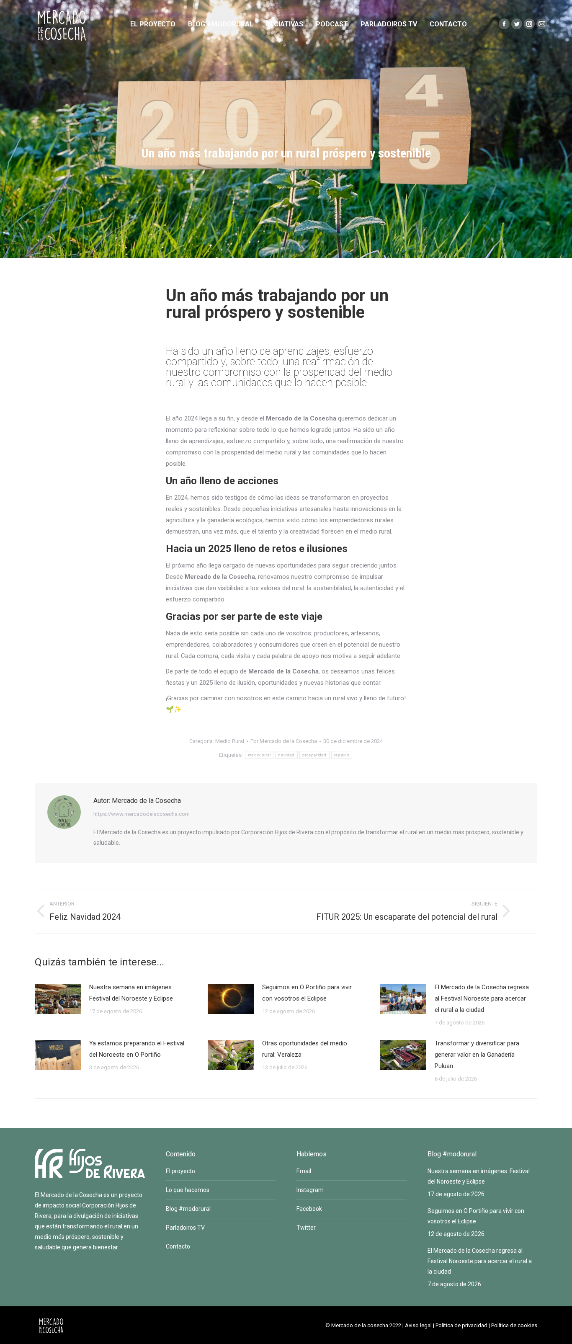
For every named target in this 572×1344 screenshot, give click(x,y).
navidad (286, 755)
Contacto (178, 1246)
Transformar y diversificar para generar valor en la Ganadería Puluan (477, 1055)
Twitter (306, 1227)
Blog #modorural (188, 1208)
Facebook (309, 1208)
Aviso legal (418, 1325)
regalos (341, 755)
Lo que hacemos (187, 1190)
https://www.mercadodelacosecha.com (141, 814)
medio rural (259, 755)
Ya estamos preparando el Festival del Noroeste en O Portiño (136, 1049)
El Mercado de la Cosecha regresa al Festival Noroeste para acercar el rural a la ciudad (482, 998)
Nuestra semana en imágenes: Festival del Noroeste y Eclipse (131, 992)
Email (303, 1171)
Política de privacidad (461, 1325)
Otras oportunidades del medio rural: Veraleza (304, 1049)
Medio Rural (229, 741)
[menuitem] (152, 24)
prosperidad (314, 755)
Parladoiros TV (185, 1227)
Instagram (310, 1190)
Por (283, 741)
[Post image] (58, 999)
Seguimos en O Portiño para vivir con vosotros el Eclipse (307, 992)
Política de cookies (514, 1325)
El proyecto (180, 1171)
